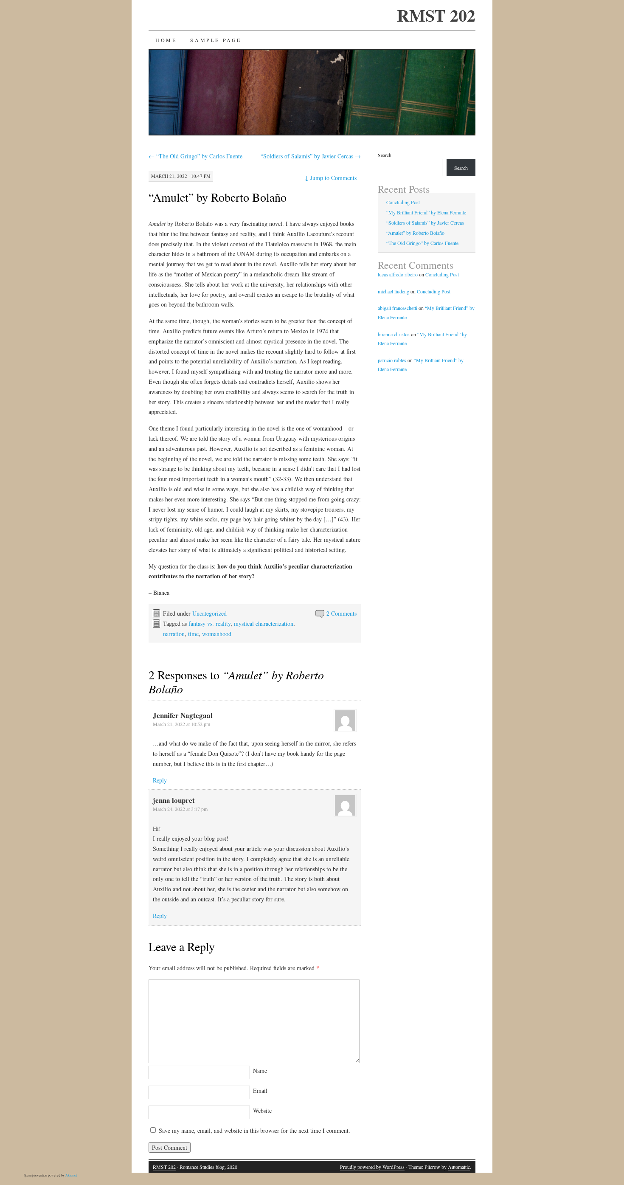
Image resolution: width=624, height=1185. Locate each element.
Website (262, 1110)
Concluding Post (403, 202)
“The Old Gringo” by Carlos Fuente (195, 156)
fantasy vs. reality (209, 623)
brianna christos (394, 334)
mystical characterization (263, 623)
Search (384, 155)
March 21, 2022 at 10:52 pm (181, 724)
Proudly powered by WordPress (372, 1166)
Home (166, 40)
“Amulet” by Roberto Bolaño (218, 197)
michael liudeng (393, 291)
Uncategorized (209, 613)
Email (260, 1090)
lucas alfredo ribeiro (398, 274)
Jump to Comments (331, 178)
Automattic (459, 1166)
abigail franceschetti (397, 307)
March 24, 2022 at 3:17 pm (180, 808)
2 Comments (341, 613)
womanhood (216, 634)
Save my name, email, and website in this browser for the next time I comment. (254, 1130)
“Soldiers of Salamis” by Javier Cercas (311, 156)
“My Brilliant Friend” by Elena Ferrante (426, 212)
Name (260, 1071)
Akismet (71, 1175)
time (193, 634)
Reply (160, 780)
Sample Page (216, 40)
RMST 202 (436, 15)
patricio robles (392, 360)
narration (174, 634)
